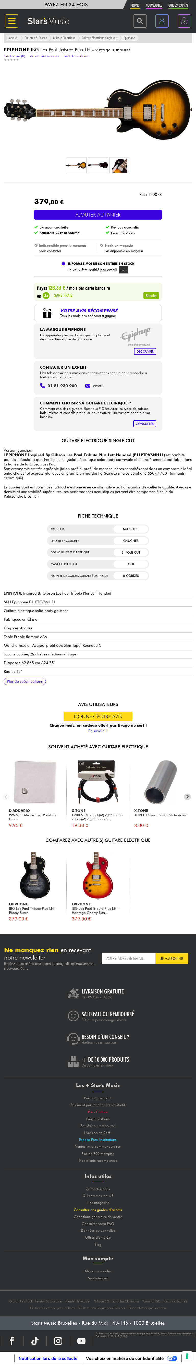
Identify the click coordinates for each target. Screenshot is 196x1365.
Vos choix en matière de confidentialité (125, 1358)
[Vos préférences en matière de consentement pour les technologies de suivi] (187, 1356)
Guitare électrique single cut (99, 37)
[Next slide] (187, 796)
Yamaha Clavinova (126, 1301)
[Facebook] (11, 1341)
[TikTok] (34, 1341)
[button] (76, 165)
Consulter (145, 424)
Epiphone (129, 37)
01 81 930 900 (106, 1043)
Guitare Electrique (64, 37)
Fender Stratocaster (49, 1301)
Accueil (13, 37)
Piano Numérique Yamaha (147, 1308)
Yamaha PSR (151, 1301)
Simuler (151, 295)
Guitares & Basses (36, 37)
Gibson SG (101, 1301)
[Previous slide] (6, 796)
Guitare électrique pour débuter (53, 1308)
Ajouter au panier (98, 215)
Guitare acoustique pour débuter (102, 1308)
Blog (97, 1244)
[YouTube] (81, 1341)
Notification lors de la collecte (48, 1358)
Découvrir (145, 351)
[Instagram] (58, 1341)
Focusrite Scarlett (175, 1301)
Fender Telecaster (78, 1301)
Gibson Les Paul (20, 1301)
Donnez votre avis (98, 716)
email (98, 385)
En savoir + (98, 731)
